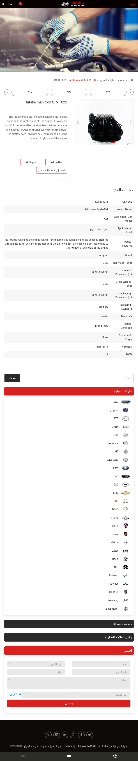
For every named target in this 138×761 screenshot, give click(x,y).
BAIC (57, 80)
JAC (116, 476)
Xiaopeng (113, 600)
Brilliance (113, 443)
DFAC (115, 509)
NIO (116, 567)
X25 (64, 80)
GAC (116, 484)
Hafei (115, 525)
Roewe (114, 534)
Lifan (115, 435)
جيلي (115, 402)
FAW (115, 468)
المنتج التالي (31, 162)
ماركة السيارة (107, 80)
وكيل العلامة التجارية (118, 637)
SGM (115, 492)
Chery (115, 426)
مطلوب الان (56, 162)
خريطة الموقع (31, 746)
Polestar (113, 575)
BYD (116, 418)
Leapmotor (112, 608)
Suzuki (114, 559)
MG (116, 451)
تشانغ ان (114, 410)
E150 (69, 92)
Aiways (114, 583)
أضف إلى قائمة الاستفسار (51, 170)
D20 (30, 92)
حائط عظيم (112, 459)
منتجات (120, 80)
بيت (128, 80)
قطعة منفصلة (122, 624)
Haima (114, 542)
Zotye (115, 550)
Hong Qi (113, 592)
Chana (114, 517)
